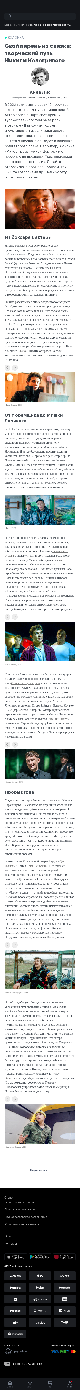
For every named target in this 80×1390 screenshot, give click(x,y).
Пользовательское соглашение (25, 1216)
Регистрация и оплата (19, 1202)
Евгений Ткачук (58, 719)
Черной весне (37, 866)
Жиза (22, 351)
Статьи (8, 1197)
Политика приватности (19, 1209)
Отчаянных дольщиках (25, 683)
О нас (8, 1236)
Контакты (10, 1243)
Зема (59, 560)
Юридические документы (21, 1224)
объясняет (11, 1078)
